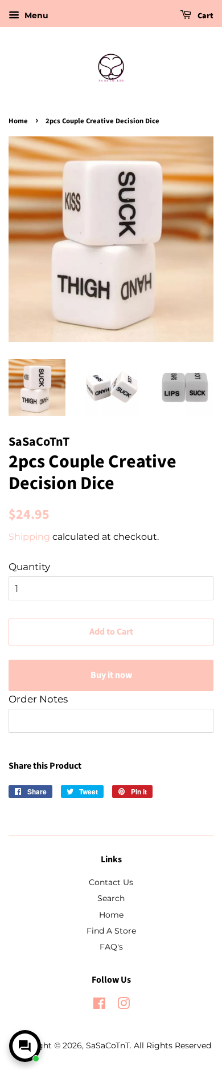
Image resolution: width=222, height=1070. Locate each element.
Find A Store (111, 931)
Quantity (29, 566)
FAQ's (111, 947)
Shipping (29, 536)
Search (111, 898)
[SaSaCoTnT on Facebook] (99, 1005)
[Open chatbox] (25, 1046)
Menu (35, 15)
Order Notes (38, 699)
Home (18, 121)
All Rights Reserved (172, 1045)
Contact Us (111, 882)
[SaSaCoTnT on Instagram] (123, 1005)
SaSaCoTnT (108, 1045)
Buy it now (111, 675)
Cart (204, 16)
